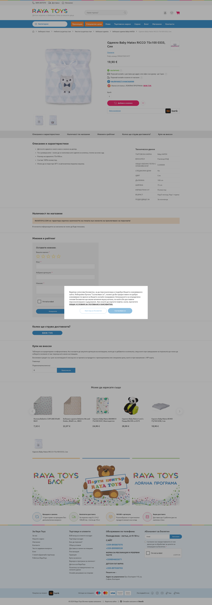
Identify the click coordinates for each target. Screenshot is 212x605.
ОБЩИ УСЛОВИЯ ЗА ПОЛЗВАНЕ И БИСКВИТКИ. (91, 304)
